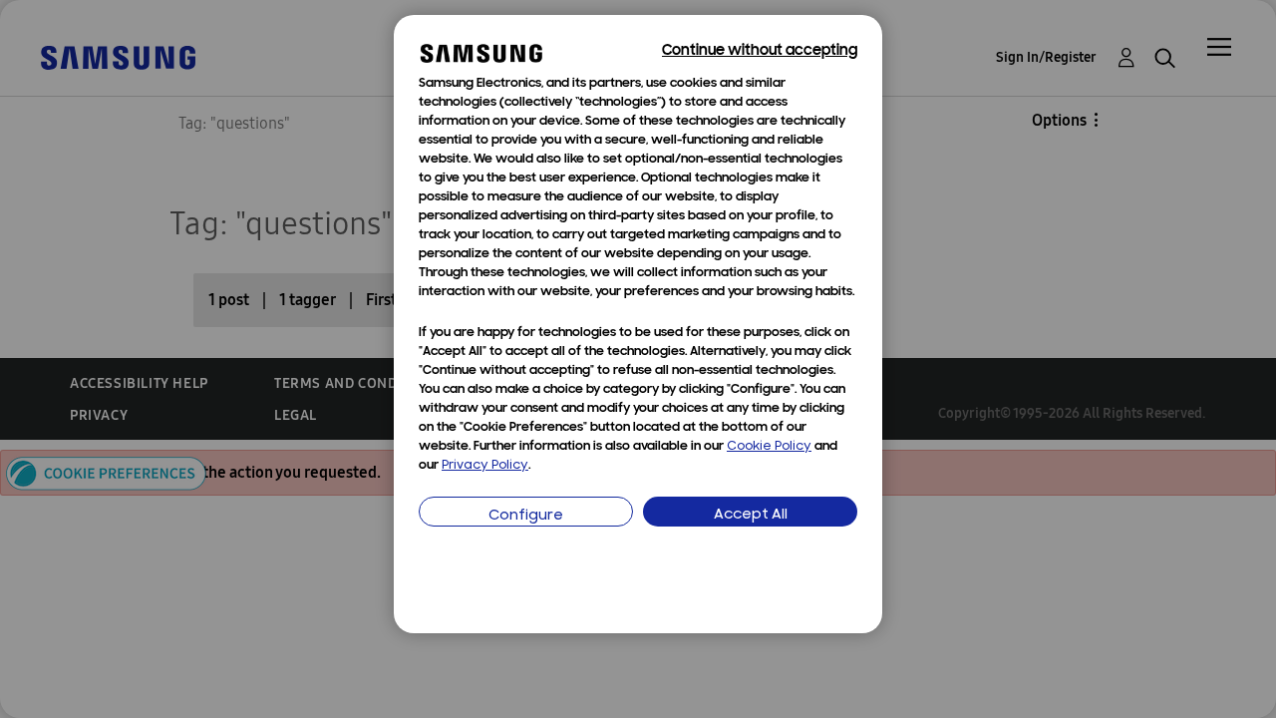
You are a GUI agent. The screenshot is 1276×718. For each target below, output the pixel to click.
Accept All (751, 515)
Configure (525, 516)
